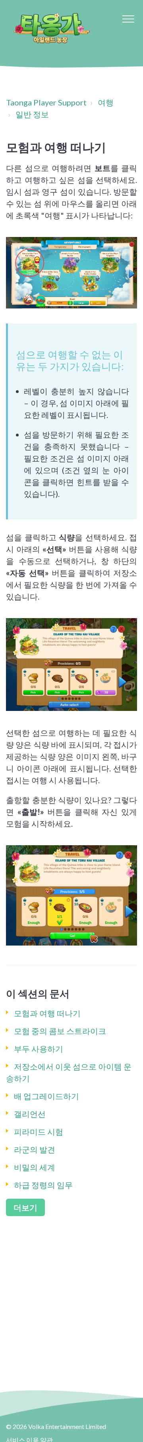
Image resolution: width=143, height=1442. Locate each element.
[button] (128, 19)
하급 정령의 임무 (43, 1185)
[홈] (51, 27)
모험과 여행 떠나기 (47, 1013)
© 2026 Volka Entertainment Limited (56, 1426)
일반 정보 (32, 114)
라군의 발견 (34, 1149)
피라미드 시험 (38, 1131)
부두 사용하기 (38, 1048)
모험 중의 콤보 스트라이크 (60, 1031)
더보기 (25, 1207)
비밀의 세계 (34, 1167)
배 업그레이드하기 (46, 1096)
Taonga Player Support (46, 102)
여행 (106, 102)
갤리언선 (30, 1114)
